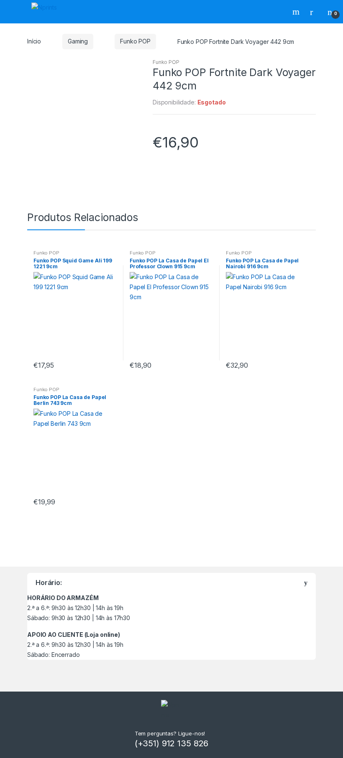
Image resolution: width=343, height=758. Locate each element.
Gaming (78, 41)
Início (34, 41)
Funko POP (135, 41)
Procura (297, 11)
